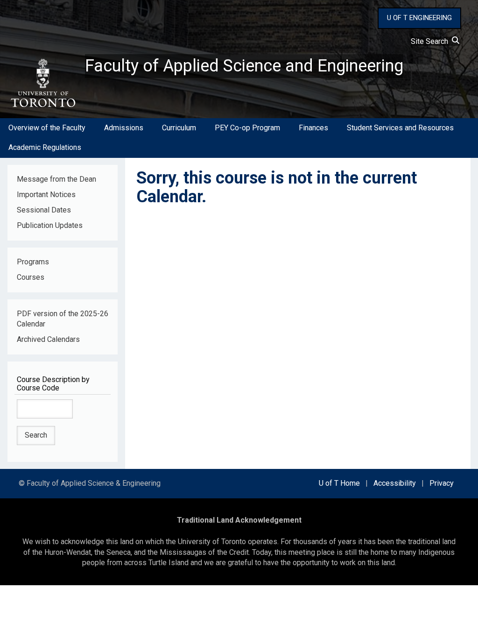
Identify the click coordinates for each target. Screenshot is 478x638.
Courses (30, 277)
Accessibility (394, 483)
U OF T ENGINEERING (419, 18)
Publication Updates (50, 225)
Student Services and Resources (400, 127)
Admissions (123, 127)
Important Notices (46, 194)
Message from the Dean (56, 179)
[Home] (42, 83)
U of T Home (339, 483)
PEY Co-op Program (247, 127)
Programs (33, 261)
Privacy (441, 483)
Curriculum (179, 127)
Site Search (431, 41)
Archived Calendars (48, 339)
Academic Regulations (44, 147)
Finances (313, 127)
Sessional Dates (44, 210)
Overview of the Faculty (46, 127)
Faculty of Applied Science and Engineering (244, 66)
